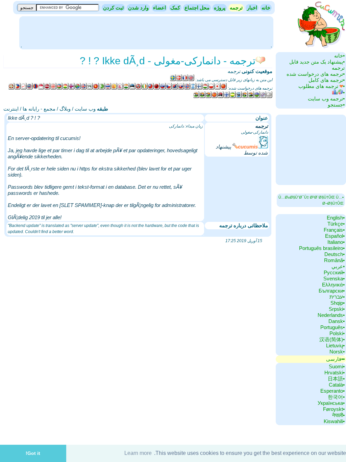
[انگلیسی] (191, 79)
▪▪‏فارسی (335, 359)
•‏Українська (331, 403)
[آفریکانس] (78, 88)
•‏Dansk (336, 321)
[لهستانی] (211, 88)
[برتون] (269, 96)
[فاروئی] (72, 88)
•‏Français (334, 230)
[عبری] (193, 88)
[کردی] (66, 88)
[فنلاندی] (199, 88)
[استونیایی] (132, 88)
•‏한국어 (336, 397)
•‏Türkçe (336, 224)
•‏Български (332, 291)
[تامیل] (196, 96)
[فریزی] (263, 96)
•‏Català (337, 385)
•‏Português (332, 327)
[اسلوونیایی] (163, 88)
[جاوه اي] (221, 96)
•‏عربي (338, 266)
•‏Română (334, 260)
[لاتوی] (47, 88)
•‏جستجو (336, 105)
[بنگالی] (24, 88)
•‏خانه (339, 56)
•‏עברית (337, 297)
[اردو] (102, 88)
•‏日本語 (336, 379)
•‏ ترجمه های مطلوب (321, 86)
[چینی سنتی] (151, 88)
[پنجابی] (245, 96)
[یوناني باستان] (227, 96)
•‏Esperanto (332, 391)
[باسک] (11, 88)
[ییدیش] (239, 96)
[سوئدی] (173, 79)
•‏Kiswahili (334, 421)
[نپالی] (120, 88)
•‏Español (335, 236)
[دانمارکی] (179, 79)
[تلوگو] (208, 96)
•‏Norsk (337, 351)
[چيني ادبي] (215, 96)
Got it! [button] (33, 453)
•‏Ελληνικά (333, 284)
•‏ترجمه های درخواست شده (316, 74)
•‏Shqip (337, 303)
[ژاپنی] (218, 88)
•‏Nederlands (331, 315)
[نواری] (114, 88)
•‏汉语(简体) (332, 339)
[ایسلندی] (84, 88)
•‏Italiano (336, 242)
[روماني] (257, 96)
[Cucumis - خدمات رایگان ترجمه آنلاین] (320, 49)
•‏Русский (334, 272)
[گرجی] (53, 88)
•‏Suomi (337, 366)
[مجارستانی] (205, 88)
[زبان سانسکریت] (251, 96)
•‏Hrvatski (334, 372)
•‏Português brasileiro (322, 248)
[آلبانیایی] (157, 88)
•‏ (344, 92)
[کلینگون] (138, 88)
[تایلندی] (108, 88)
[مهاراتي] (202, 96)
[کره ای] (175, 88)
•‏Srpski (337, 309)
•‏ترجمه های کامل (326, 80)
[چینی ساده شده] (224, 88)
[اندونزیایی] (41, 88)
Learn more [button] (138, 453)
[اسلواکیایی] (181, 88)
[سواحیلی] (233, 96)
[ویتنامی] (96, 88)
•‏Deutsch (334, 254)
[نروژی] (187, 88)
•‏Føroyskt (334, 409)
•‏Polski (337, 333)
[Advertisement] (146, 32)
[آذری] (59, 88)
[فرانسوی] (185, 79)
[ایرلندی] (145, 88)
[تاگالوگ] (18, 88)
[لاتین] (90, 88)
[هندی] (126, 88)
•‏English (336, 218)
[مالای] (30, 88)
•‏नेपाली (338, 415)
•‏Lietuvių (335, 345)
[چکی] (169, 88)
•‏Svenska (334, 278)
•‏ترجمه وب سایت (326, 98)
